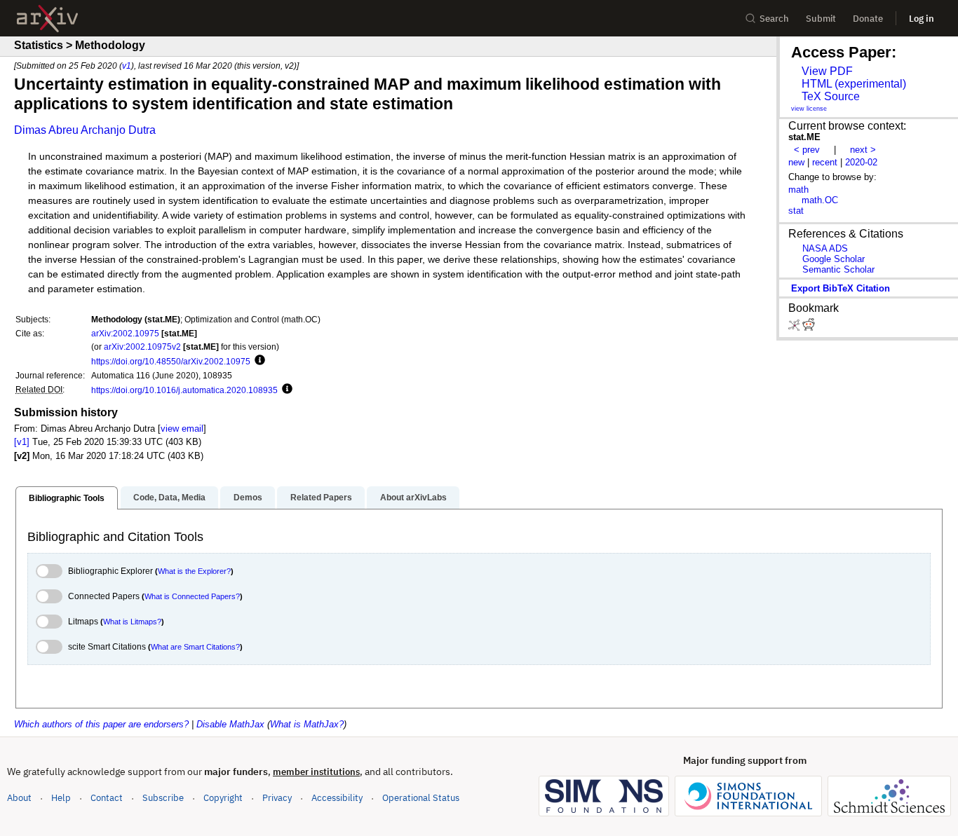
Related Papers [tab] (321, 497)
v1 (126, 65)
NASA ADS (825, 248)
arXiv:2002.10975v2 (142, 346)
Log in (921, 19)
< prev (807, 149)
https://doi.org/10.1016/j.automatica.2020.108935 (184, 390)
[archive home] (47, 18)
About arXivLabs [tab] (413, 497)
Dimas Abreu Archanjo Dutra (85, 130)
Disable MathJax (230, 724)
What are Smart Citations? (195, 647)
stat (796, 210)
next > (863, 149)
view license (809, 108)
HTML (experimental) (854, 84)
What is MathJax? (307, 724)
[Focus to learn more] (257, 361)
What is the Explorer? (194, 571)
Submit (821, 19)
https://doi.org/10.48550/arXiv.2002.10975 (170, 361)
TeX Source (831, 96)
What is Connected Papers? (192, 596)
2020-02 (861, 162)
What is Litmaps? (132, 621)
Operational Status (420, 797)
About (19, 798)
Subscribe (163, 798)
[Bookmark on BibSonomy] (795, 327)
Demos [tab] (248, 497)
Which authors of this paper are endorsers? (101, 724)
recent (824, 162)
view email (182, 428)
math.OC (820, 200)
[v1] (21, 442)
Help (61, 798)
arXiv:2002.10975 (125, 333)
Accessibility (337, 798)
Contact (106, 798)
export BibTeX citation (840, 288)
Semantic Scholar (838, 269)
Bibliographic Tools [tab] (66, 498)
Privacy (277, 798)
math (798, 189)
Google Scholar (833, 259)
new (796, 162)
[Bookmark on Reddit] (808, 327)
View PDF (827, 71)
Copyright (223, 798)
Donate (868, 19)
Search (774, 19)
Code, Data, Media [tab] (169, 497)
